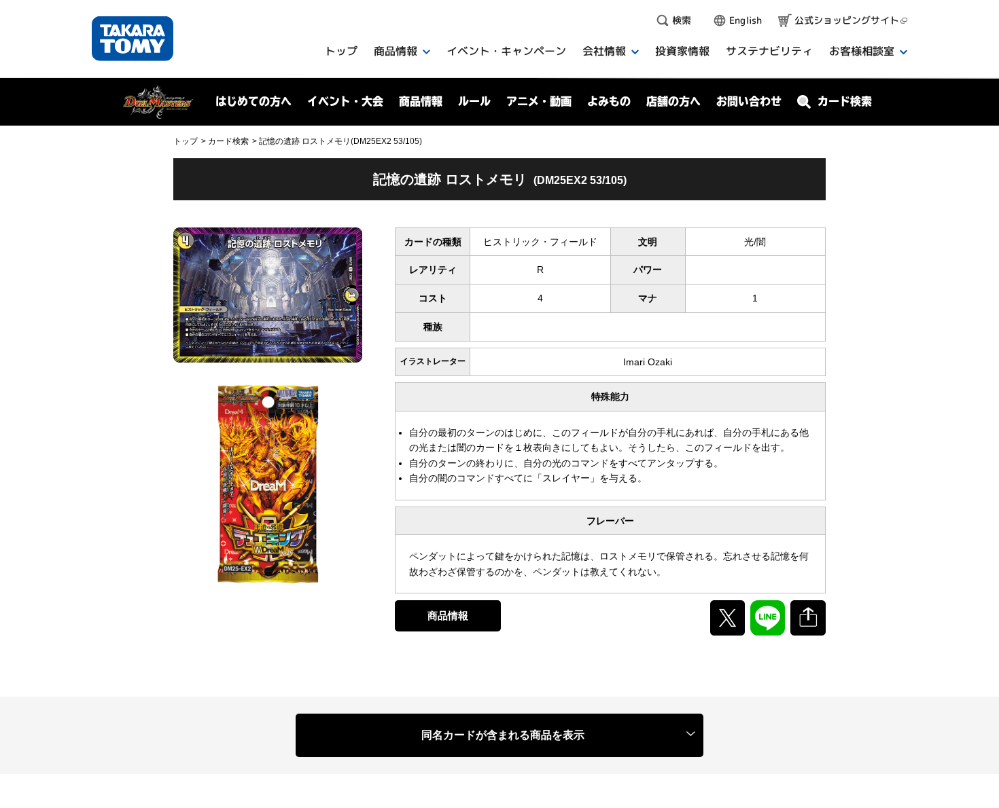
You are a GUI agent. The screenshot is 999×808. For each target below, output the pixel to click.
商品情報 (447, 615)
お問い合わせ (749, 101)
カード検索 (228, 141)
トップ (185, 141)
